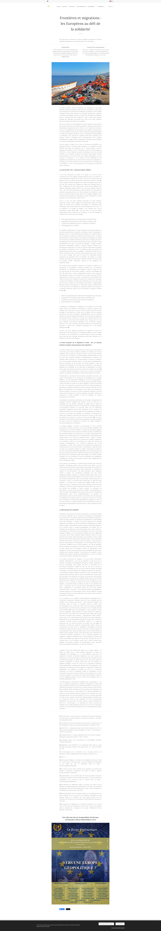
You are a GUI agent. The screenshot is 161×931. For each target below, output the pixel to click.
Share (62, 909)
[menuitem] (59, 6)
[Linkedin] (47, 1)
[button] (101, 6)
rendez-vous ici (65, 56)
